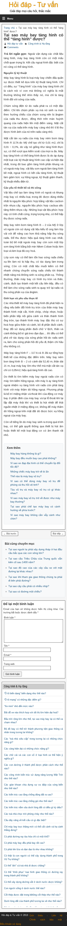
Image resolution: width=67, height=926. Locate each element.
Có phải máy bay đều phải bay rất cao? (24, 843)
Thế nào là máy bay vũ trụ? (25, 476)
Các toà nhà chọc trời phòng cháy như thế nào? (29, 814)
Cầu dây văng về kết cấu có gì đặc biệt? (25, 820)
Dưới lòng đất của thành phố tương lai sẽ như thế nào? (33, 901)
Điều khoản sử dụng (10, 924)
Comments (13, 47)
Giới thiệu (36, 915)
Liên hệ (57, 915)
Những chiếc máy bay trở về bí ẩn (29, 471)
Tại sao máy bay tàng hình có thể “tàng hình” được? (33, 37)
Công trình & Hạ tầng (39, 43)
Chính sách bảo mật (45, 919)
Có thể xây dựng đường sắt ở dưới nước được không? (33, 882)
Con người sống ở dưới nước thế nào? (24, 888)
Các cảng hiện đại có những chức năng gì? (26, 748)
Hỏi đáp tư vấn (15, 43)
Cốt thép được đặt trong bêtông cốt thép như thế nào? (32, 894)
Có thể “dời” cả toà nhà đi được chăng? (24, 865)
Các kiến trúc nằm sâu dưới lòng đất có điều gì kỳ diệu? (33, 807)
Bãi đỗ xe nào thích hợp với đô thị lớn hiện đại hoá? (31, 712)
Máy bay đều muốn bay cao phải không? (33, 458)
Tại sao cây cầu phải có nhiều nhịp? (28, 586)
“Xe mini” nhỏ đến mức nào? (19, 706)
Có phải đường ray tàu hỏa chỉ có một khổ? (26, 836)
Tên (6, 645)
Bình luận (9, 617)
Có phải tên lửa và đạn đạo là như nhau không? (28, 849)
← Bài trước (9, 533)
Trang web (9, 664)
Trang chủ (9, 27)
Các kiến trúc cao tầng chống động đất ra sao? (28, 794)
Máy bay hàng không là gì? (25, 453)
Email (7, 655)
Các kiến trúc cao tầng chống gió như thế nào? (28, 801)
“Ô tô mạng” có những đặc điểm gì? (22, 699)
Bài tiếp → (58, 533)
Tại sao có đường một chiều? (25, 591)
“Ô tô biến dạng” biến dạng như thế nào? (25, 693)
